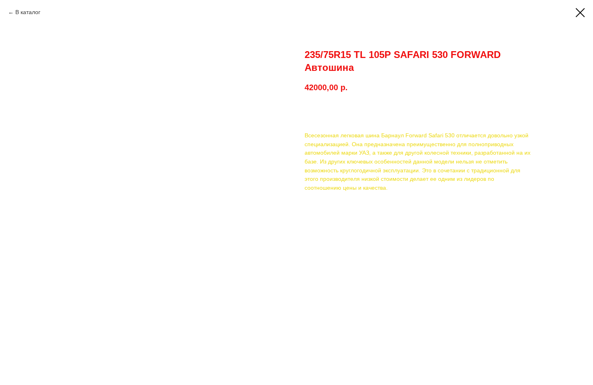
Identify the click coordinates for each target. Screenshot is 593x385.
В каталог (27, 12)
